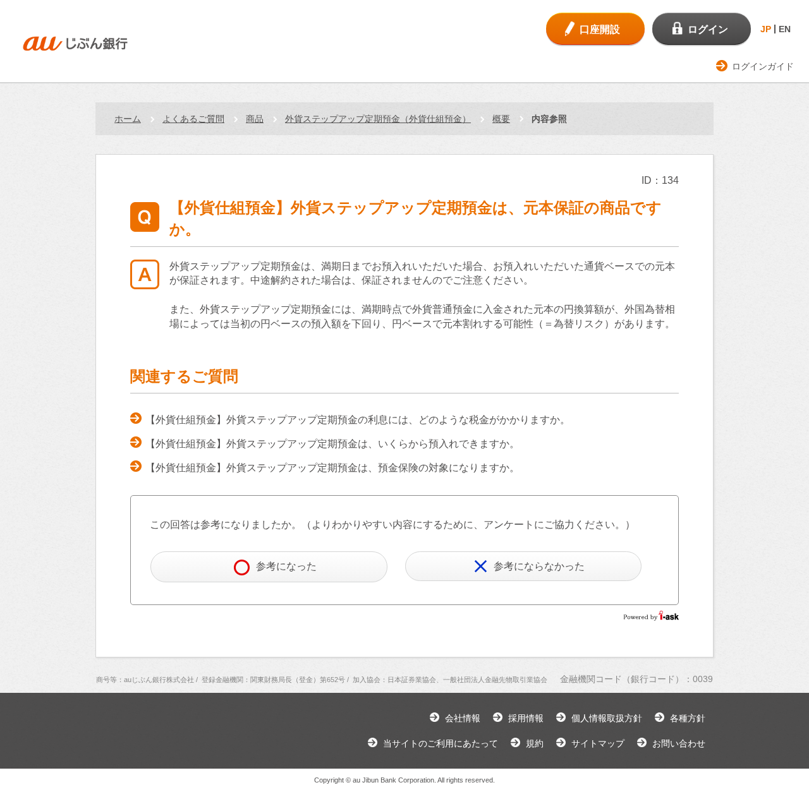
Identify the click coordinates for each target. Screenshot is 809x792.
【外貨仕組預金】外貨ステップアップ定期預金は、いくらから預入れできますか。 (332, 443)
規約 (535, 743)
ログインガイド (763, 66)
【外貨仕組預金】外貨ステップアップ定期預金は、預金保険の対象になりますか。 (332, 467)
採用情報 (526, 718)
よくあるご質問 (193, 119)
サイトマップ (597, 743)
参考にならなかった (539, 566)
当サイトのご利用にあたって (440, 743)
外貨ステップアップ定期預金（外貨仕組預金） (378, 119)
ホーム (127, 119)
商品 (255, 119)
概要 (501, 119)
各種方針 (687, 718)
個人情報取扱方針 (606, 718)
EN (785, 29)
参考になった (286, 566)
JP (765, 29)
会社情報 (462, 718)
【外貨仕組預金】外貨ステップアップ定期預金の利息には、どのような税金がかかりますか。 (357, 419)
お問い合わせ (678, 743)
